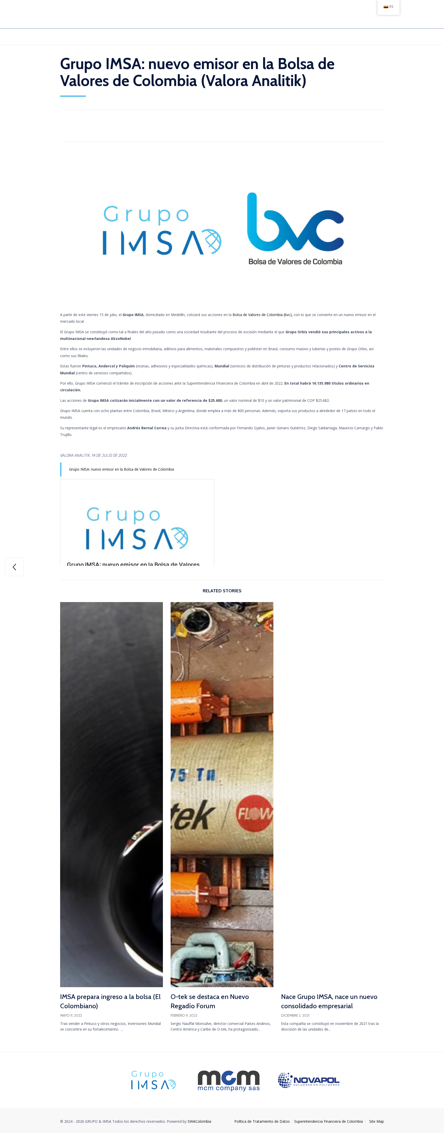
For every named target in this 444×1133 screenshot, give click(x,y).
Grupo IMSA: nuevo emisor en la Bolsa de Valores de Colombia (121, 469)
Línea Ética (241, 37)
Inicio (65, 37)
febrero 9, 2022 (184, 1015)
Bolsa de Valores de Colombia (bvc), (263, 314)
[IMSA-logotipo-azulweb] (153, 1089)
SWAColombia (199, 1121)
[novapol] (309, 1086)
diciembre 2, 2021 (295, 1015)
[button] (69, 1037)
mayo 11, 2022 (71, 1015)
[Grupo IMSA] (82, 14)
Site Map (376, 1121)
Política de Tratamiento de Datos (262, 1121)
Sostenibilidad (210, 37)
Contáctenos (271, 37)
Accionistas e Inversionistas (134, 37)
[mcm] (229, 1092)
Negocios (179, 37)
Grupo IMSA (89, 37)
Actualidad (75, 128)
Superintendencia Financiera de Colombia (328, 1121)
